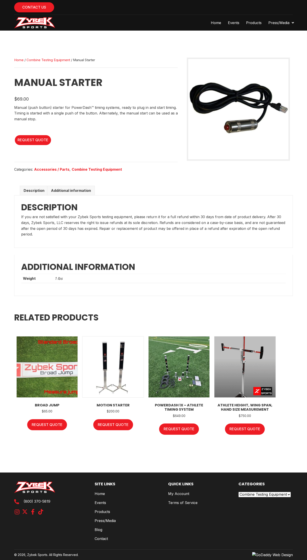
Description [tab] (34, 190)
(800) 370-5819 (37, 501)
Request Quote (33, 140)
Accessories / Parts (51, 169)
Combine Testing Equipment (48, 60)
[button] (17, 512)
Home (19, 60)
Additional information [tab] (71, 190)
